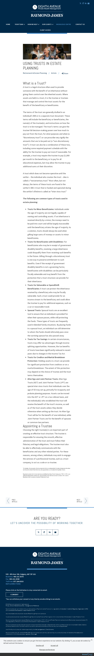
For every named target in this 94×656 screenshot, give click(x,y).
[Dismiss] (91, 640)
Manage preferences (47, 650)
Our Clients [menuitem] (46, 24)
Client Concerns (50, 629)
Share (65, 73)
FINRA (25, 632)
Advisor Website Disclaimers (17, 605)
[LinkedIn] (65, 86)
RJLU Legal (34, 634)
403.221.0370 (18, 576)
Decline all (40, 645)
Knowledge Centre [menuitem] (63, 24)
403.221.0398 (14, 579)
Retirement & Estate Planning (35, 73)
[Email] (65, 90)
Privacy (7, 605)
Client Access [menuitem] (45, 30)
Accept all (54, 645)
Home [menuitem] (8, 24)
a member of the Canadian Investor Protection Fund (22, 610)
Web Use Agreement (40, 629)
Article (54, 73)
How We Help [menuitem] (32, 24)
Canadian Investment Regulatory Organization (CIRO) (75, 609)
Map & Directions (13, 584)
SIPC (29, 632)
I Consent (14, 594)
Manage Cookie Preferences (32, 605)
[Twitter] (65, 82)
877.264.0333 (18, 581)
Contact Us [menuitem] (80, 24)
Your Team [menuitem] (19, 24)
